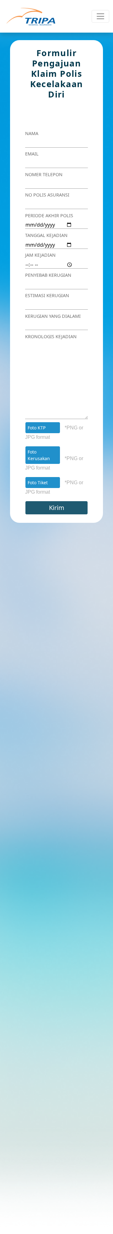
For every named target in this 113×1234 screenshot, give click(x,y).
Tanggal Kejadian (46, 235)
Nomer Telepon (43, 174)
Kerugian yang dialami (53, 316)
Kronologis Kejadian (51, 336)
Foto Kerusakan (39, 455)
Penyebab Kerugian (48, 275)
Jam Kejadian (40, 255)
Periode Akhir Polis (49, 215)
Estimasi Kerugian (47, 295)
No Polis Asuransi (47, 195)
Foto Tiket (38, 483)
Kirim (56, 507)
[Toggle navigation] (100, 16)
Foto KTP (37, 428)
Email (32, 154)
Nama (31, 133)
